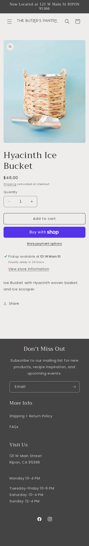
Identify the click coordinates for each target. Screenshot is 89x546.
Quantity (10, 192)
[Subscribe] (74, 386)
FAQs (13, 426)
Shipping (10, 184)
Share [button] (14, 303)
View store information (28, 269)
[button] (9, 21)
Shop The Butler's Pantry (36, 542)
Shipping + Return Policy (30, 416)
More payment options (44, 244)
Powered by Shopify (69, 542)
